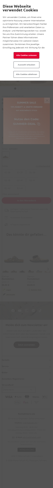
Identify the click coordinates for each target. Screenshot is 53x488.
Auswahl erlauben (26, 65)
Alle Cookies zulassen (26, 55)
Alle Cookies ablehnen (26, 74)
